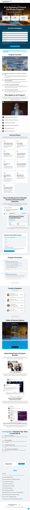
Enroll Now (15, 23)
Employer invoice (15, 475)
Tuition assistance (10, 475)
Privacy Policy (12, 249)
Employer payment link (21, 475)
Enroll (3, 475)
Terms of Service (17, 249)
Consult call (5, 475)
